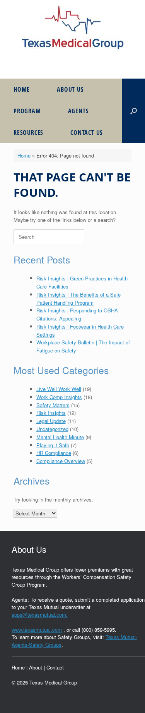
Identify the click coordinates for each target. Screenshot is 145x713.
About (35, 667)
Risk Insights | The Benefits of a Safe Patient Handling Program (78, 298)
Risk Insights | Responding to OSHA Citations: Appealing (77, 314)
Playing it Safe (52, 445)
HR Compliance (53, 452)
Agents (78, 111)
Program (27, 111)
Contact (55, 667)
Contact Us (86, 132)
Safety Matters (53, 405)
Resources (28, 132)
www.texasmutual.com (37, 629)
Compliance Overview (60, 461)
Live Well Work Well (58, 389)
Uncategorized (52, 429)
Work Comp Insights (59, 397)
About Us (70, 89)
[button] (133, 111)
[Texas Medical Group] (72, 28)
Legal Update (51, 420)
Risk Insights (51, 412)
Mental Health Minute (60, 437)
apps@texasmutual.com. (40, 614)
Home (22, 89)
